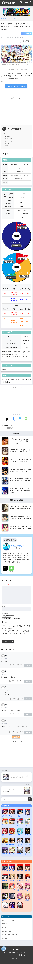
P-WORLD (5, 924)
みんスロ (4, 927)
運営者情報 (12, 952)
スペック (6, 134)
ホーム (6, 952)
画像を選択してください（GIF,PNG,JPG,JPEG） (9, 615)
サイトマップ (12, 955)
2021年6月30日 (4, 690)
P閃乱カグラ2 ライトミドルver (16, 86)
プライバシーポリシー (23, 952)
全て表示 (16, 737)
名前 (3, 606)
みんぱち (4, 938)
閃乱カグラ (10, 428)
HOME (17, 949)
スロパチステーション (8, 920)
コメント (5, 585)
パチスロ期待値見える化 (9, 934)
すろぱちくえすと (7, 931)
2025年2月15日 (4, 658)
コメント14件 (27, 33)
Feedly (11, 571)
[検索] (30, 799)
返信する (28, 665)
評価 (6, 145)
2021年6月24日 (4, 707)
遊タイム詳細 (8, 141)
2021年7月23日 (4, 674)
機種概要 (7, 136)
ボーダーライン (9, 143)
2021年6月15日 (4, 723)
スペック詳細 (8, 138)
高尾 (11, 425)
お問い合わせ (21, 955)
